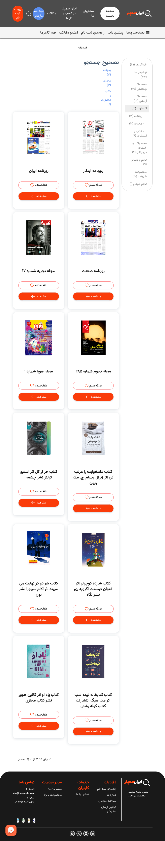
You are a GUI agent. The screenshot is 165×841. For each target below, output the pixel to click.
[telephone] (79, 833)
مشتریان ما (88, 13)
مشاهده (95, 196)
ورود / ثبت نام (17, 13)
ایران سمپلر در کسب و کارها (69, 13)
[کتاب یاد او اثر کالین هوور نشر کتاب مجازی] (39, 661)
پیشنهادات (115, 33)
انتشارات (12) (139, 108)
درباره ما (111, 795)
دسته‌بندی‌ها (135, 33)
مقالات (51, 13)
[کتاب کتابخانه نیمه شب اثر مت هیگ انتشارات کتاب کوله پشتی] (93, 661)
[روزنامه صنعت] (93, 237)
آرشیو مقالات (68, 33)
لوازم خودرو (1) (138, 184)
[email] (72, 833)
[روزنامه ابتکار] (93, 137)
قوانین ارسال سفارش (108, 809)
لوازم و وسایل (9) (139, 162)
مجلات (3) (107, 83)
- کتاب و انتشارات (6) (140, 133)
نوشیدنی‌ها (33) (140, 74)
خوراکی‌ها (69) (138, 64)
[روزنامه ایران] (39, 137)
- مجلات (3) (138, 123)
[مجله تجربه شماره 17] (39, 237)
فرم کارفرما (48, 33)
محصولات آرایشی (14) (140, 98)
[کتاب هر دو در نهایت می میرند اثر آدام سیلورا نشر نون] (39, 550)
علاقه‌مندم (95, 185)
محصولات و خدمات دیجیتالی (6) (139, 148)
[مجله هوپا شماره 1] (39, 338)
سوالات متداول (107, 801)
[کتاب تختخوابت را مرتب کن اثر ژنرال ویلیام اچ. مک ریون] (93, 438)
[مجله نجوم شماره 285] (93, 338)
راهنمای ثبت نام (92, 33)
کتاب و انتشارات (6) (106, 98)
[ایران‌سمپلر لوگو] (139, 13)
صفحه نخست (109, 13)
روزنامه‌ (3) (107, 72)
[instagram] (86, 833)
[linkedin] (92, 833)
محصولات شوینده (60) (139, 174)
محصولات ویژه (53, 795)
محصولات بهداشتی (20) (139, 86)
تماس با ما (82, 794)
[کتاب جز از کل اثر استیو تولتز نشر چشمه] (39, 438)
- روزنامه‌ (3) (138, 116)
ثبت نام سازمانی (39, 13)
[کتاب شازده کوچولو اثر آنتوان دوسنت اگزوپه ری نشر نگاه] (93, 550)
